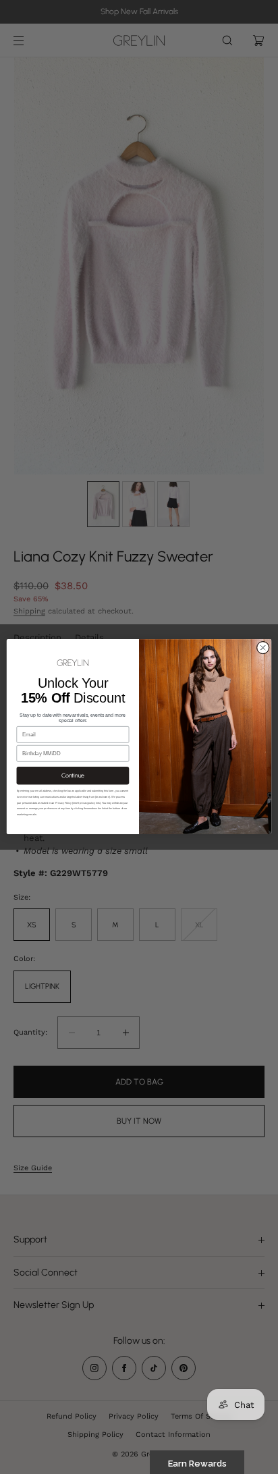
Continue (72, 776)
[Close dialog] (263, 647)
